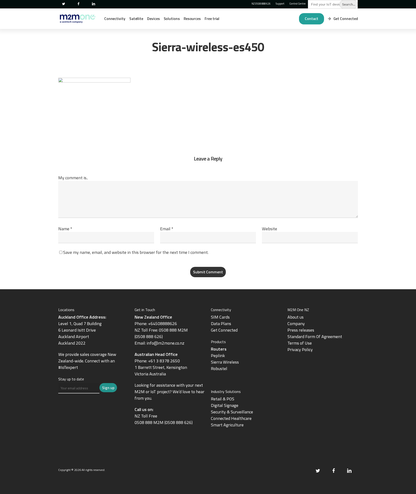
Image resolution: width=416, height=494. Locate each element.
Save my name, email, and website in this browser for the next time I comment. (135, 252)
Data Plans (221, 323)
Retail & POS (222, 399)
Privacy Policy (300, 349)
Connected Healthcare (231, 418)
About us (295, 317)
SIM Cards (221, 317)
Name (65, 228)
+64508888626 (162, 323)
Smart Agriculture (227, 425)
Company (296, 323)
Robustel (219, 368)
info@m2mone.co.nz (165, 343)
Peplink (218, 355)
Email (166, 228)
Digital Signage (224, 405)
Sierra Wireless (225, 362)
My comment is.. (73, 177)
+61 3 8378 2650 (164, 361)
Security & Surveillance (232, 412)
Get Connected (224, 330)
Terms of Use (299, 343)
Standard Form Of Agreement (314, 336)
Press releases (300, 330)
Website (269, 228)
